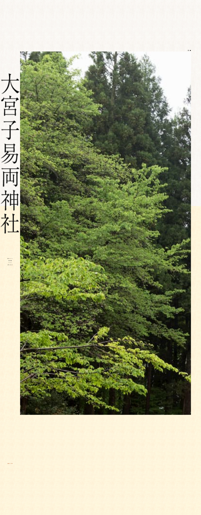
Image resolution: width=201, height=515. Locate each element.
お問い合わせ (10, 264)
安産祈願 (10, 260)
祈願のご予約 (10, 463)
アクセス (10, 262)
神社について (10, 258)
